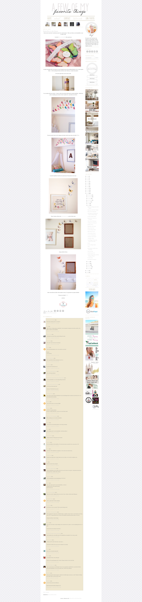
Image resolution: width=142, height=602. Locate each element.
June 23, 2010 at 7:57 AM (53, 509)
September (90, 200)
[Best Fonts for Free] (72, 24)
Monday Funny (90, 224)
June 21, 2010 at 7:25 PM (53, 432)
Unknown (48, 408)
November (90, 196)
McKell (48, 522)
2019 (88, 178)
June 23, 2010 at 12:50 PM (53, 536)
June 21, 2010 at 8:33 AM (53, 355)
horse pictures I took (64, 216)
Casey (48, 549)
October (89, 198)
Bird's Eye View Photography (52, 416)
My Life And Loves (50, 358)
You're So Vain (90, 251)
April (89, 263)
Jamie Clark (49, 364)
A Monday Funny (91, 238)
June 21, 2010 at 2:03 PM (53, 390)
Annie (48, 429)
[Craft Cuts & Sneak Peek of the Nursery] (47, 24)
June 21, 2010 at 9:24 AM (53, 361)
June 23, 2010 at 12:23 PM (53, 530)
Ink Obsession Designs (51, 319)
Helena (48, 555)
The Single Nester (50, 393)
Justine (48, 422)
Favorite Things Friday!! (92, 216)
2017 (88, 181)
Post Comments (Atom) (52, 594)
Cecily (48, 448)
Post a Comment (46, 592)
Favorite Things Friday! (92, 229)
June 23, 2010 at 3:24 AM (53, 502)
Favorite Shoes (90, 257)
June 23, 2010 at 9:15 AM (53, 519)
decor (48, 312)
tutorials (96, 286)
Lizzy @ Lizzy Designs (51, 492)
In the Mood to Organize (92, 259)
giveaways (96, 282)
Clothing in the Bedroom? (92, 222)
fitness (90, 282)
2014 (88, 186)
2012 (88, 190)
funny (92, 282)
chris (47, 326)
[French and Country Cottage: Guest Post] (53, 24)
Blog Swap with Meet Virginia (93, 209)
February (89, 266)
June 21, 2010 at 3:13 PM (53, 398)
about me (90, 278)
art (46, 312)
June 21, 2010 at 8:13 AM (53, 344)
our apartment (54, 312)
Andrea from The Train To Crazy (52, 384)
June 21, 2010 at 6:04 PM (53, 419)
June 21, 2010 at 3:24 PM (53, 405)
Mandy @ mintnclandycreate (52, 371)
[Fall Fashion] (78, 24)
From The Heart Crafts (51, 565)
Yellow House (49, 334)
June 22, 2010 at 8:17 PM (53, 473)
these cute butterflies (62, 37)
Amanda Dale (49, 455)
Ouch (89, 246)
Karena (48, 347)
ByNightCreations (50, 498)
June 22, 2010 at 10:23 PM (53, 480)
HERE (67, 295)
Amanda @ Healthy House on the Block (54, 533)
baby (93, 278)
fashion (95, 279)
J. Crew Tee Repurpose (92, 234)
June (89, 205)
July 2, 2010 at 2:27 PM (52, 578)
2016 (88, 183)
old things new (89, 285)
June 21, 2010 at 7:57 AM (53, 331)
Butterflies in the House (92, 226)
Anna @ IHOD (49, 435)
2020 (88, 176)
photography (91, 286)
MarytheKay (49, 476)
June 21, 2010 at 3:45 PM (53, 413)
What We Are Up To (91, 231)
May (89, 261)
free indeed (48, 505)
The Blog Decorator (75, 598)
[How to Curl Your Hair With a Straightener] (60, 24)
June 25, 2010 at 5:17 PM (53, 570)
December (90, 195)
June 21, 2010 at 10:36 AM (53, 368)
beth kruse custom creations (51, 468)
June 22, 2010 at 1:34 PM (53, 452)
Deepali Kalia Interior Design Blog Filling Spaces (55, 377)
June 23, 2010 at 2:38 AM (53, 495)
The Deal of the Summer (92, 236)
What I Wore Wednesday (92, 211)
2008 (88, 272)
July (88, 203)
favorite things (89, 281)
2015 (88, 184)
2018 (88, 179)
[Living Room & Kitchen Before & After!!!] (66, 24)
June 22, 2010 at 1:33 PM (53, 445)
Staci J (48, 483)
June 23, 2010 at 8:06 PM (53, 546)
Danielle (48, 401)
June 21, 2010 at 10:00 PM (53, 439)
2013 (88, 188)
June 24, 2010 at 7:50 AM (53, 552)
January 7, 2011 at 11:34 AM (54, 587)
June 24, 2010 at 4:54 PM (53, 562)
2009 (88, 270)
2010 (88, 193)
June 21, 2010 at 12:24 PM (53, 374)
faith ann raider (49, 539)
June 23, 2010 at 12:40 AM (53, 489)
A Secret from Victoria (91, 233)
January (89, 268)
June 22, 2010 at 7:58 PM (53, 465)
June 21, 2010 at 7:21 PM (53, 426)
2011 (88, 191)
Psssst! (89, 243)
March (89, 265)
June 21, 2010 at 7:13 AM (53, 323)
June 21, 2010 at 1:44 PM (53, 381)
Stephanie (48, 442)
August (89, 201)
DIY (50, 312)
